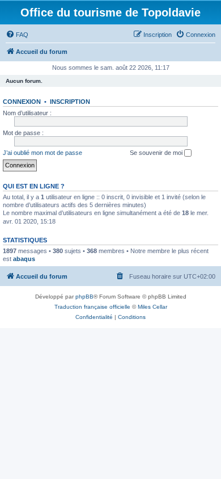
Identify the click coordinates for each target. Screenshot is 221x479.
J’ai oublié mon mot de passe (42, 152)
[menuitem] (17, 34)
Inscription (70, 101)
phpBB (84, 296)
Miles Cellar (152, 307)
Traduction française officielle (92, 307)
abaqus (24, 258)
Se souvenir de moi (157, 152)
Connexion (22, 101)
